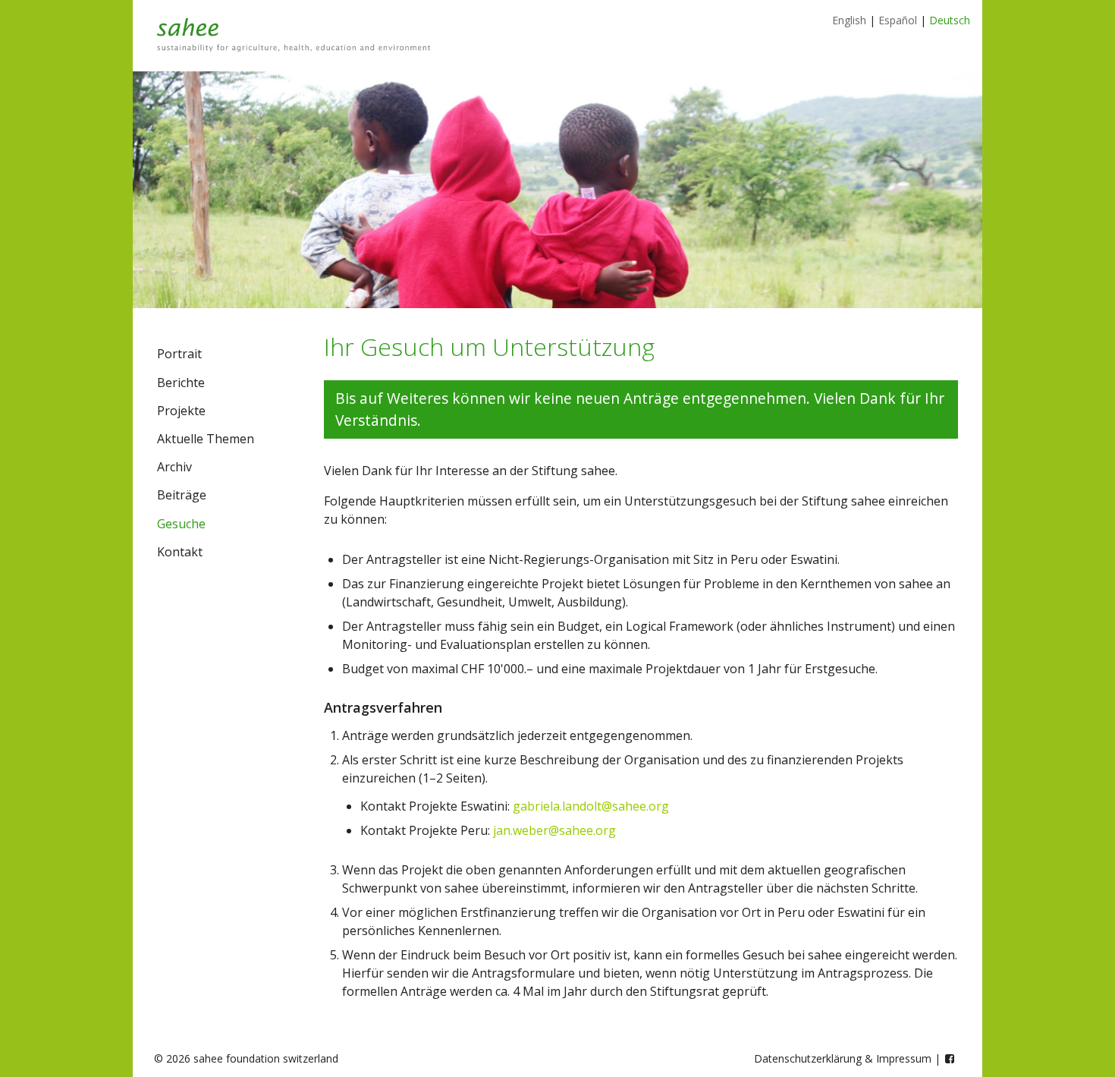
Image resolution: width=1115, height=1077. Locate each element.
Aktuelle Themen (205, 438)
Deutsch (949, 20)
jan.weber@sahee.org (554, 830)
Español (897, 20)
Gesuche (181, 523)
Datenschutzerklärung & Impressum (842, 1058)
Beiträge (181, 495)
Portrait (179, 353)
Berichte (181, 382)
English (849, 20)
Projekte (181, 410)
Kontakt (180, 551)
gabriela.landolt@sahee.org (591, 806)
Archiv (174, 466)
